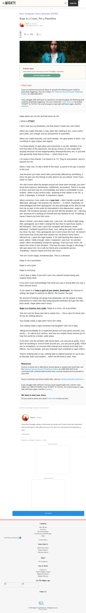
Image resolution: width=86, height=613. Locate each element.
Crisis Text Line (68, 102)
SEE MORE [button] (48, 513)
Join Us (73, 3)
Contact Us (43, 569)
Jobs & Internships (43, 531)
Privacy (41, 609)
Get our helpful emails (41, 75)
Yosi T (27, 24)
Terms (45, 609)
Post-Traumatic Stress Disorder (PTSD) (39, 13)
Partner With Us (43, 550)
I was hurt (54, 200)
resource (24, 106)
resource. (49, 389)
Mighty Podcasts (43, 576)
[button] (34, 24)
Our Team (43, 529)
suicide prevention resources (71, 379)
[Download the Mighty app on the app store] (12, 584)
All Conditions (43, 561)
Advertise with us (43, 552)
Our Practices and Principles (43, 533)
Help (43, 536)
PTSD (30, 121)
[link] (9, 3)
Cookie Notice (43, 540)
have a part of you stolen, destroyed (52, 290)
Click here (52, 398)
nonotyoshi (25, 434)
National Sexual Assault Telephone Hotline (41, 369)
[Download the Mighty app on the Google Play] (30, 584)
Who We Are (43, 527)
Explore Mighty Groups (43, 572)
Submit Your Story (43, 548)
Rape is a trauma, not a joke (33, 308)
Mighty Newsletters (43, 574)
